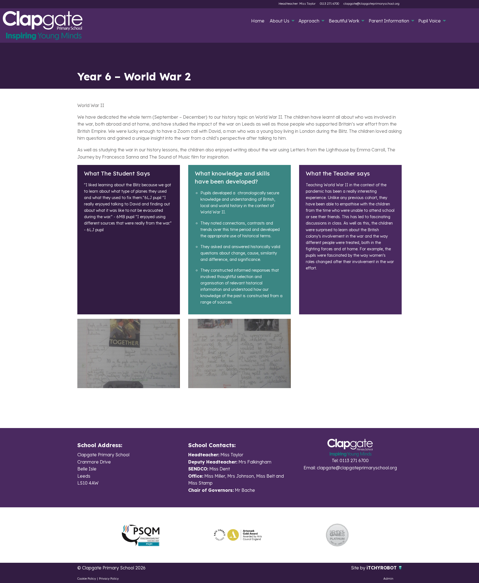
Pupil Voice (429, 21)
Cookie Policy (86, 579)
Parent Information (389, 21)
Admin (388, 579)
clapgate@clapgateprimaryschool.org (371, 4)
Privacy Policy (109, 579)
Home (257, 21)
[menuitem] (257, 21)
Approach (309, 21)
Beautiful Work (344, 21)
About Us (279, 21)
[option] (140, 535)
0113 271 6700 (329, 4)
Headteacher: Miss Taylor (297, 4)
